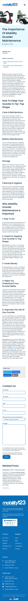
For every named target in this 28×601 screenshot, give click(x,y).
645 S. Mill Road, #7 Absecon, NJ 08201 (10, 561)
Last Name (5, 396)
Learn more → (6, 488)
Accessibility (18, 546)
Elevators (5, 540)
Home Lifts (5, 538)
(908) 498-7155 (9, 581)
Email (4, 403)
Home (16, 538)
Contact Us (18, 543)
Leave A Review (11, 568)
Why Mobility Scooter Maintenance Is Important (13, 66)
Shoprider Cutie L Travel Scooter (14, 470)
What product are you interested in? (13, 417)
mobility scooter (20, 91)
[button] (24, 4)
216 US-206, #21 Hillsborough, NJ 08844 (11, 577)
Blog (16, 540)
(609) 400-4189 (9, 565)
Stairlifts (5, 543)
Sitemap (17, 548)
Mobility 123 (13, 348)
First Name (5, 390)
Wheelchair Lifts (7, 546)
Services (5, 548)
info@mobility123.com (11, 586)
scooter (16, 196)
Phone (4, 410)
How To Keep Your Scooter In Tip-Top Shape (13, 62)
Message (5, 423)
